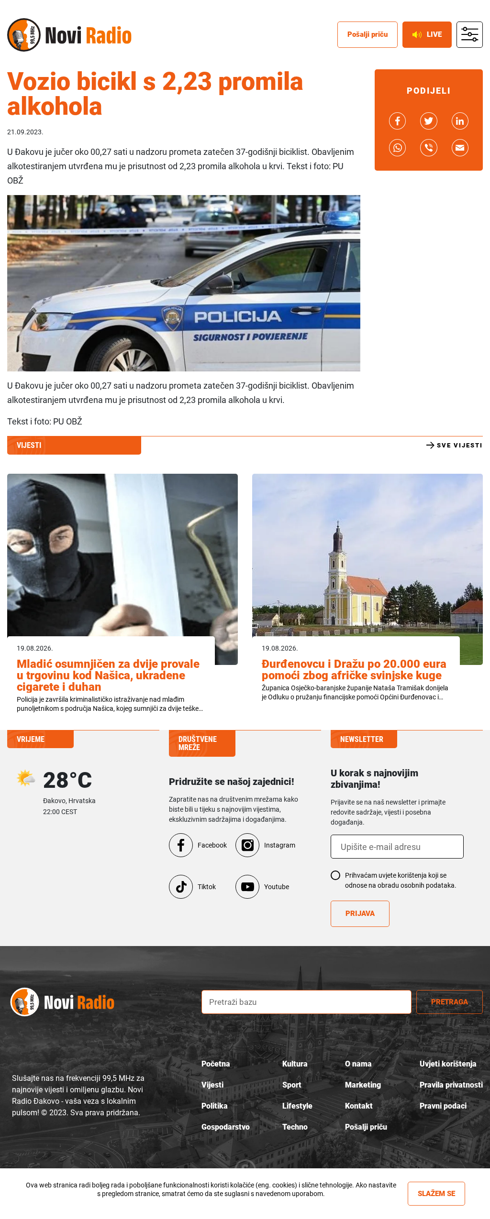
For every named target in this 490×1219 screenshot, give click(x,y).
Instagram (279, 845)
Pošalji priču (367, 34)
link (397, 121)
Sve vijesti (460, 445)
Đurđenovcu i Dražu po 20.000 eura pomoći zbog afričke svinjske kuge (354, 669)
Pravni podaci (443, 1105)
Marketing (363, 1084)
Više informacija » (211, 1202)
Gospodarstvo (225, 1127)
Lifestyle (297, 1105)
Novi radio (24, 35)
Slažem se (436, 1193)
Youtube (276, 887)
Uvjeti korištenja (448, 1063)
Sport (291, 1084)
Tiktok (207, 887)
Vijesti (212, 1084)
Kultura (295, 1063)
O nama (358, 1063)
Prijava (360, 913)
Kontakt (359, 1105)
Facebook (212, 845)
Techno (295, 1127)
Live (434, 34)
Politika (214, 1105)
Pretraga (449, 1002)
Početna (215, 1063)
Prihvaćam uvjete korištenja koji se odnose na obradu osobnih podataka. (401, 880)
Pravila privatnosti (451, 1084)
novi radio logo (71, 1002)
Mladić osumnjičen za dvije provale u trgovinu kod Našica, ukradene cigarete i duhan (108, 675)
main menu (470, 35)
